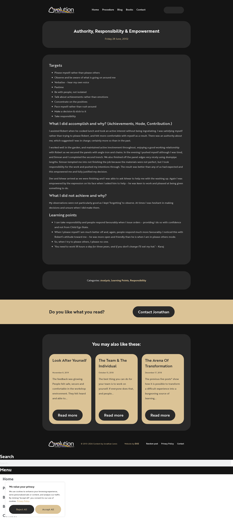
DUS (137, 443)
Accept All (48, 509)
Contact (140, 9)
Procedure (108, 9)
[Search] (180, 10)
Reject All (21, 509)
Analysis (105, 280)
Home (95, 9)
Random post (152, 443)
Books (129, 9)
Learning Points (120, 280)
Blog (120, 9)
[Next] (150, 255)
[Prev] (82, 255)
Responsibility (138, 280)
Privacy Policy (23, 501)
